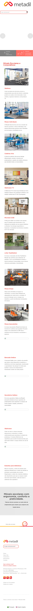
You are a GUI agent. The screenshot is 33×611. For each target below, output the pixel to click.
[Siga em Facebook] (7, 577)
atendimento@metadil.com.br (10, 571)
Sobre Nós (5, 555)
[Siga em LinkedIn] (10, 577)
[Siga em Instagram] (4, 577)
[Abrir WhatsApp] (29, 607)
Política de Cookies (8, 584)
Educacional (6, 558)
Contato (5, 560)
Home (4, 553)
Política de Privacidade (9, 582)
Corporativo (6, 556)
